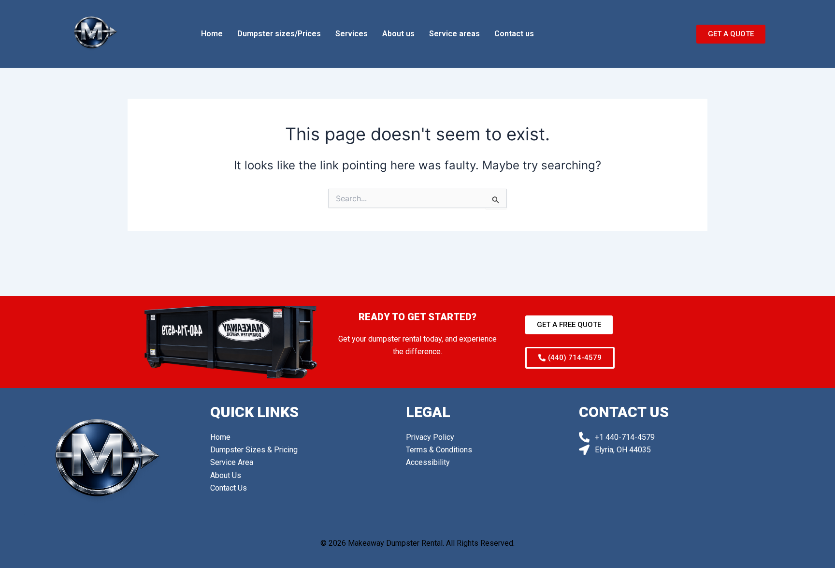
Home (212, 33)
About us (398, 33)
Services (351, 33)
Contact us (514, 33)
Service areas (454, 33)
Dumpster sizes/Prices (279, 33)
